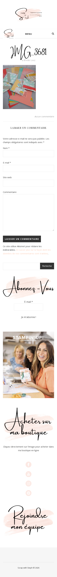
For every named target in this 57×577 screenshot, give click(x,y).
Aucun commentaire (44, 116)
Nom (6, 148)
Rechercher (47, 266)
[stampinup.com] (28, 365)
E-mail (7, 162)
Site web (7, 177)
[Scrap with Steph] (28, 14)
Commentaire (10, 192)
